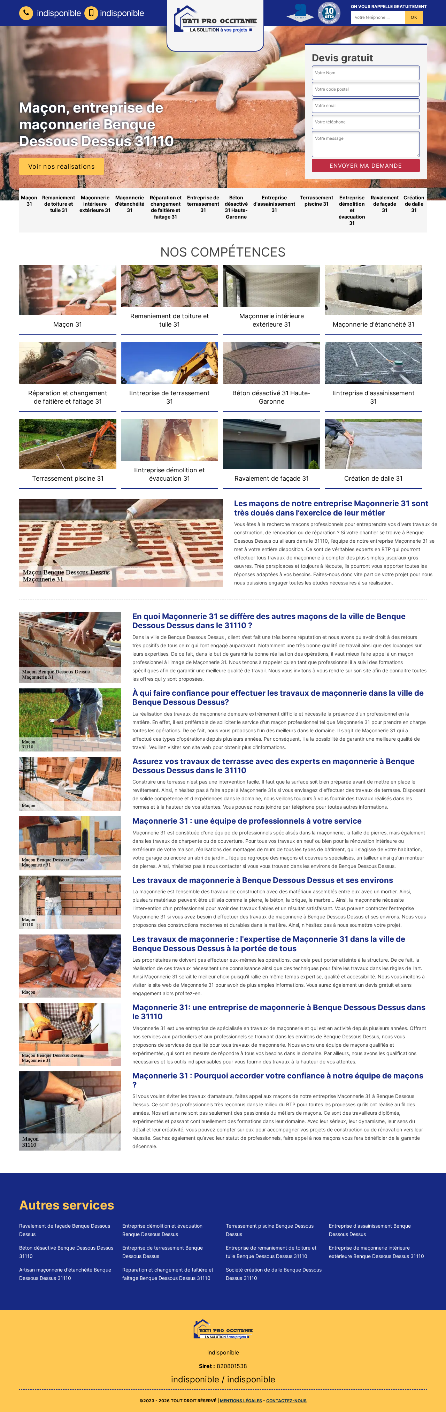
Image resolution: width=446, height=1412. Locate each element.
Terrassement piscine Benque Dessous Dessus (270, 1230)
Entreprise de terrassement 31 (203, 203)
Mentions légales (241, 1400)
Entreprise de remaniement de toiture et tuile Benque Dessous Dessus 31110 (271, 1252)
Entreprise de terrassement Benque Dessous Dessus (162, 1252)
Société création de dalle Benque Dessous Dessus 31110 (274, 1274)
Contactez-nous (286, 1400)
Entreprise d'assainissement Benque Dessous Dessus (370, 1230)
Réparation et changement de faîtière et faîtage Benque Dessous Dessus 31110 (167, 1274)
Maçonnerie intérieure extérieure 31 (94, 203)
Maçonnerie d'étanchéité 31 (129, 203)
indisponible (58, 13)
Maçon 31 (29, 200)
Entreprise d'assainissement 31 (274, 203)
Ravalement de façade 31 (385, 203)
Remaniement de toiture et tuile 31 (58, 203)
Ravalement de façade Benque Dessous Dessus (64, 1230)
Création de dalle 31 (413, 203)
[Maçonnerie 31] (223, 1329)
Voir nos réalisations (61, 166)
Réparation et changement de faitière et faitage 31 (166, 207)
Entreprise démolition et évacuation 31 (352, 210)
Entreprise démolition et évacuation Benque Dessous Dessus (162, 1230)
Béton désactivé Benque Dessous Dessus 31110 (66, 1252)
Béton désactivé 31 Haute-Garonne (236, 207)
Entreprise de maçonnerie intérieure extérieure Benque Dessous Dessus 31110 (376, 1252)
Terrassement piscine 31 (316, 200)
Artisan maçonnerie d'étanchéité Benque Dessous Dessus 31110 (65, 1274)
